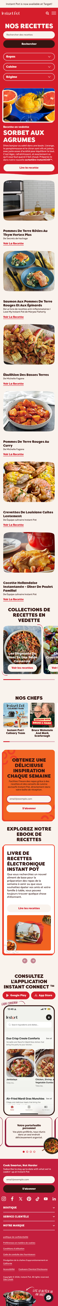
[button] (47, 13)
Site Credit (8, 1280)
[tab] (24, 1152)
